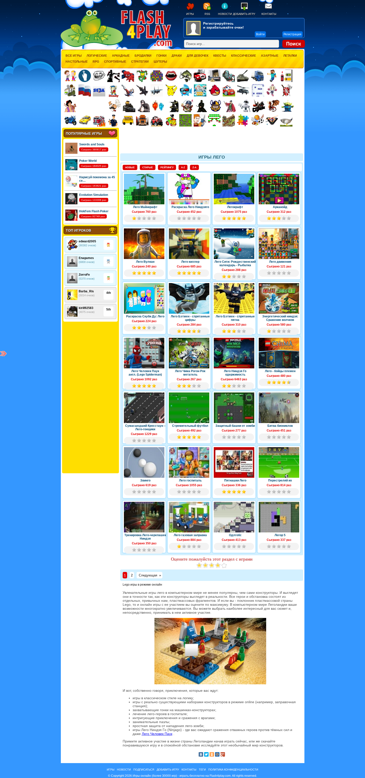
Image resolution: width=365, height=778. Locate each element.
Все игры (74, 55)
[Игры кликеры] (84, 76)
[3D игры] (186, 90)
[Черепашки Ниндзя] (142, 76)
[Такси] (84, 120)
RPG (96, 61)
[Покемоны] (171, 90)
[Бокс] (113, 76)
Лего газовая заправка (190, 535)
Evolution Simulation (93, 195)
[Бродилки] (185, 120)
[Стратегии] (286, 90)
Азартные (269, 55)
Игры (190, 13)
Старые (147, 167)
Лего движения (280, 261)
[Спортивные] (257, 120)
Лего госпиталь (190, 480)
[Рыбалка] (185, 76)
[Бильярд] (272, 120)
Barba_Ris (86, 291)
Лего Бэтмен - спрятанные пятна (235, 318)
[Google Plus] (222, 754)
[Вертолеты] (243, 90)
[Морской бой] (258, 90)
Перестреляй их (280, 480)
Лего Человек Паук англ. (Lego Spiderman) (145, 372)
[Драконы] (273, 106)
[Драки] (128, 90)
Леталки (290, 55)
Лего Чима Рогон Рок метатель (190, 372)
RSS (207, 13)
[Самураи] (230, 106)
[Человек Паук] (128, 76)
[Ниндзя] (201, 106)
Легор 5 (280, 535)
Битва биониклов (280, 426)
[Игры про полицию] (113, 120)
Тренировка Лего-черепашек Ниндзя (145, 536)
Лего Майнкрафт (145, 207)
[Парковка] (286, 75)
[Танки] (243, 76)
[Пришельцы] (287, 106)
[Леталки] (142, 90)
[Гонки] (200, 76)
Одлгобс (235, 535)
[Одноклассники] (212, 754)
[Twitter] (206, 754)
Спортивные (115, 61)
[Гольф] (286, 120)
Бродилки (143, 55)
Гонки (161, 55)
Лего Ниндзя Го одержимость (235, 372)
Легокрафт (235, 207)
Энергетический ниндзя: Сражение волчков (280, 318)
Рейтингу (167, 167)
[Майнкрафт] (272, 76)
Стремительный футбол (190, 426)
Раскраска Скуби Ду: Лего (145, 316)
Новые (130, 167)
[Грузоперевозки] (214, 76)
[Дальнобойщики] (142, 120)
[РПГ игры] (200, 120)
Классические (243, 55)
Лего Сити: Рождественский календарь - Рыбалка (235, 263)
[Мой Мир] (217, 754)
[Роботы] (244, 106)
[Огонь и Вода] (158, 106)
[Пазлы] (243, 120)
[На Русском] (84, 90)
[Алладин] (70, 106)
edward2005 (87, 241)
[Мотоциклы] (70, 120)
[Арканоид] (214, 120)
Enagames (86, 258)
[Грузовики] (257, 76)
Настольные (77, 61)
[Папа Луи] (114, 105)
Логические (97, 55)
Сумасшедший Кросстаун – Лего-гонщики (145, 427)
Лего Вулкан (145, 261)
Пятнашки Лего (235, 480)
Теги (202, 769)
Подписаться (143, 769)
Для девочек (197, 55)
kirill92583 (86, 308)
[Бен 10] (70, 90)
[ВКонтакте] (201, 754)
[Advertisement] (90, 397)
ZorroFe (84, 274)
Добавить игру (244, 13)
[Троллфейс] (99, 76)
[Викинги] (215, 106)
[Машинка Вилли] (229, 90)
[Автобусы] (128, 120)
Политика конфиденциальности (233, 769)
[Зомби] (228, 76)
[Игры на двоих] (70, 76)
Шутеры (160, 61)
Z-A (194, 167)
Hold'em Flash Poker (94, 211)
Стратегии (140, 61)
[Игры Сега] (99, 91)
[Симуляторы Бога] (200, 90)
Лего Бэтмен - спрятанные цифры (190, 318)
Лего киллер (190, 261)
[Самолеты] (156, 90)
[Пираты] (187, 106)
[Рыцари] (259, 106)
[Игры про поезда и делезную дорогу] (171, 120)
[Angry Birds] (214, 90)
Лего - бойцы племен (280, 371)
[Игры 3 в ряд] (156, 76)
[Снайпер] (143, 106)
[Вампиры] (171, 76)
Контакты (268, 13)
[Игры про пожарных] (99, 120)
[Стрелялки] (129, 106)
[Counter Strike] (172, 106)
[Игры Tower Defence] (228, 120)
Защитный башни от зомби (235, 426)
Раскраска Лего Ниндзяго (190, 207)
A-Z (183, 167)
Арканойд (280, 207)
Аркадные (121, 55)
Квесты (219, 55)
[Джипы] (156, 120)
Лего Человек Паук (157, 734)
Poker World (88, 161)
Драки (177, 55)
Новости (225, 13)
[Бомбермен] (272, 90)
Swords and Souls (92, 144)
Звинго (145, 480)
